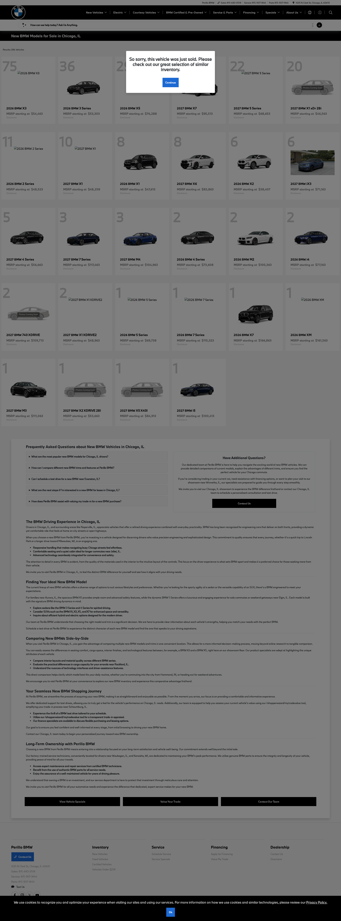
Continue (170, 82)
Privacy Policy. (316, 902)
